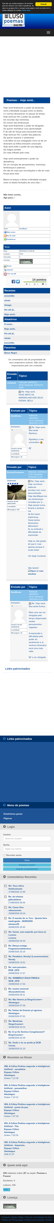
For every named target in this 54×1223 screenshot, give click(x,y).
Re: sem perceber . (17, 967)
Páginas (8, 818)
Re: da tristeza (15, 896)
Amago (8, 305)
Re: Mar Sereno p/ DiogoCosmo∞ (25, 999)
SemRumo (16, 416)
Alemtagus (14, 1002)
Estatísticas (11, 239)
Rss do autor (11, 236)
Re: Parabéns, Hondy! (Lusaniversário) (28, 956)
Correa (12, 1045)
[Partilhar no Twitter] (18, 281)
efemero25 (13, 924)
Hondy (12, 959)
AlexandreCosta (16, 992)
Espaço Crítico (11, 1072)
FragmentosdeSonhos (19, 948)
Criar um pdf (11, 274)
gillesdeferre (14, 899)
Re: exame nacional (18, 989)
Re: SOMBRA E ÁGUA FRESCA (24, 978)
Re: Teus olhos (16, 886)
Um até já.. (9, 309)
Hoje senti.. (10, 314)
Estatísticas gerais (13, 814)
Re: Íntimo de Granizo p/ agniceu (25, 1010)
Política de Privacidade (12, 1220)
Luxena (12, 938)
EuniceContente (15, 472)
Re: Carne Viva (16, 907)
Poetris (49, 1220)
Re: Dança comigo (17, 945)
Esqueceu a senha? (27, 865)
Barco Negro (10, 353)
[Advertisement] (27, 67)
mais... (6, 1190)
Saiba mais (26, 10)
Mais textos (11, 232)
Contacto (6, 1217)
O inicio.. (8, 324)
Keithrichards (15, 889)
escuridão (9, 296)
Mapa (21, 1217)
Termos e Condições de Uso (38, 1217)
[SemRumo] (27, 219)
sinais (7, 300)
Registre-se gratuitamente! (27, 869)
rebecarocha (15, 910)
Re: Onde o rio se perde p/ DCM (25, 1042)
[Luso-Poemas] (27, 19)
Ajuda (14, 1217)
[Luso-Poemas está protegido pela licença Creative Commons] (9, 1206)
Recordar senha (13, 855)
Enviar (9, 266)
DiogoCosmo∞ (16, 1024)
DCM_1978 (13, 970)
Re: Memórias (15, 1021)
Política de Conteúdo (34, 1220)
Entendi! (44, 4)
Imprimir (10, 270)
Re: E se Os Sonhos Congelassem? (26, 1032)
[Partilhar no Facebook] (13, 281)
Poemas (12, 100)
